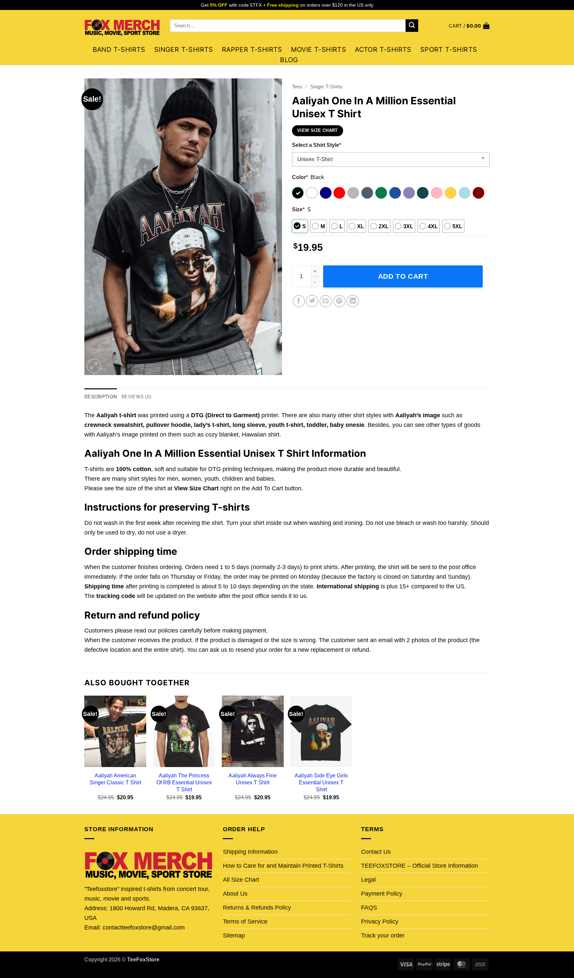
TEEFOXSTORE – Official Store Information (419, 865)
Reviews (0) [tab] (136, 396)
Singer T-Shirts (183, 49)
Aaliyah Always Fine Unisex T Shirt (253, 778)
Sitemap (234, 935)
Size (298, 209)
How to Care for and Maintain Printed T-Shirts (283, 865)
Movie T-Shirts (318, 49)
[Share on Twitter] (312, 301)
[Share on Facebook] (299, 301)
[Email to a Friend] (326, 301)
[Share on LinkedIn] (352, 301)
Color (300, 177)
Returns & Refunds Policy (257, 907)
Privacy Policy (379, 921)
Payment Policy (381, 893)
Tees (297, 86)
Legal (368, 879)
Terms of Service (245, 921)
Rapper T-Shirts (252, 49)
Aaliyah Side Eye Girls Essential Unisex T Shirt (321, 782)
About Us (235, 893)
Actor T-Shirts (383, 49)
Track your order (383, 935)
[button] (469, 26)
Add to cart (403, 276)
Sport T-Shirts (448, 49)
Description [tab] (100, 396)
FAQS (369, 907)
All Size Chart (241, 879)
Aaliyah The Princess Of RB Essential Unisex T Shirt (184, 782)
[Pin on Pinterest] (339, 301)
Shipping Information (250, 851)
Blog (289, 60)
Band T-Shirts (119, 49)
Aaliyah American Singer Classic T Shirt (115, 778)
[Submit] (412, 25)
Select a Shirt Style (316, 145)
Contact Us (376, 851)
